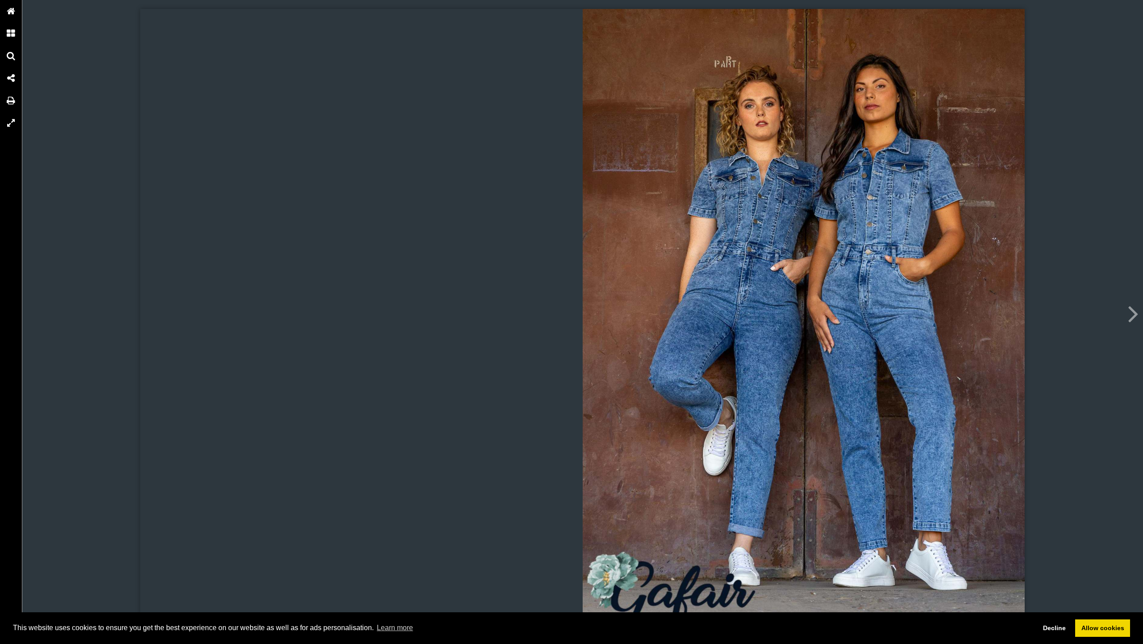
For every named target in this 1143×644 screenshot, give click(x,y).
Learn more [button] (395, 627)
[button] (11, 11)
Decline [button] (1054, 627)
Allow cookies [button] (1102, 627)
